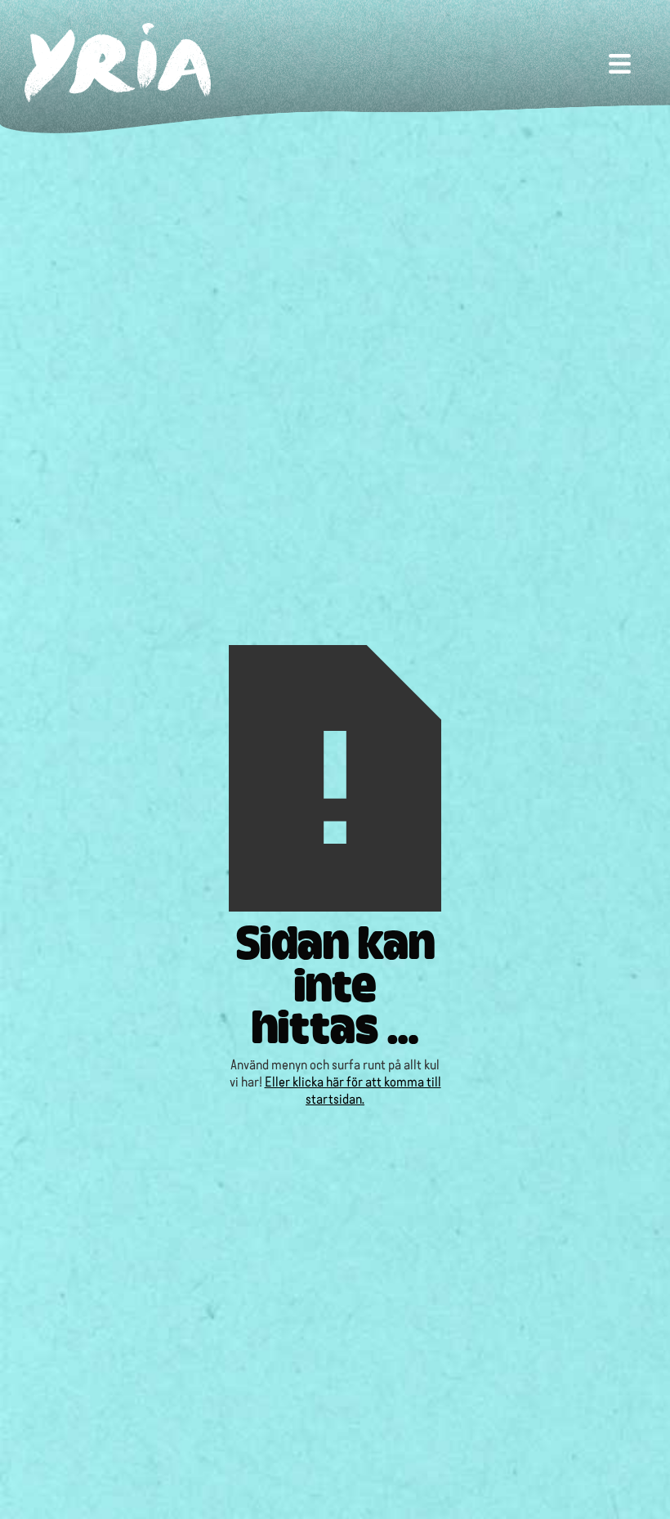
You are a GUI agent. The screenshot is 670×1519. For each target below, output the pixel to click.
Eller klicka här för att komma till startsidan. (353, 1089)
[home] (118, 62)
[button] (619, 62)
